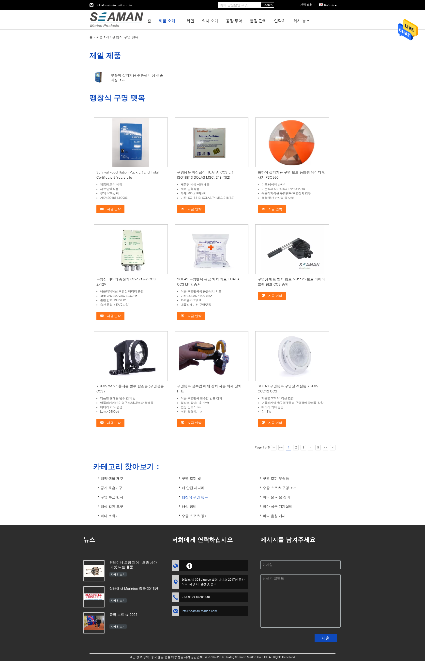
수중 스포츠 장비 (195, 516)
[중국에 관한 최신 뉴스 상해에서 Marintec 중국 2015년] (94, 597)
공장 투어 (234, 20)
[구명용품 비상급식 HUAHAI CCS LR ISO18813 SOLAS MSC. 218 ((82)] (211, 142)
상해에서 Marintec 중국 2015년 (133, 588)
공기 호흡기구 (111, 488)
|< (274, 447)
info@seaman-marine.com (114, 5)
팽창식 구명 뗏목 (195, 497)
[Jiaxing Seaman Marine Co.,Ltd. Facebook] (189, 565)
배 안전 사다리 (193, 488)
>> (325, 447)
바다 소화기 (110, 516)
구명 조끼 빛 (191, 478)
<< (281, 447)
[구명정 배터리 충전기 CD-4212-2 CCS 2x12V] (130, 249)
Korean (329, 5)
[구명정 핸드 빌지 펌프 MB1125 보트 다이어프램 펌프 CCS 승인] (292, 249)
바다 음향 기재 (274, 516)
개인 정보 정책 (139, 657)
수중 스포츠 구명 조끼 (280, 488)
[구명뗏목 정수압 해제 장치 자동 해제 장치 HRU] (211, 356)
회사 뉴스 (301, 20)
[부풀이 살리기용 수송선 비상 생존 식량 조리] (98, 77)
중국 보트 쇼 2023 (123, 614)
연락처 (280, 20)
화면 (190, 20)
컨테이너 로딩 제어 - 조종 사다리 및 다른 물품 (133, 564)
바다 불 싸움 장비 (276, 497)
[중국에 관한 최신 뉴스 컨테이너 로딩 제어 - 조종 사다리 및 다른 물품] (94, 571)
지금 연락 (113, 209)
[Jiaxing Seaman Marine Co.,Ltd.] (116, 19)
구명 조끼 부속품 (276, 478)
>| (333, 447)
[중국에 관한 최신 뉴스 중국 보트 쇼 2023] (94, 623)
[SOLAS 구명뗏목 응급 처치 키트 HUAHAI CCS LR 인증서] (211, 249)
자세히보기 (118, 574)
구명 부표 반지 (112, 497)
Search (267, 5)
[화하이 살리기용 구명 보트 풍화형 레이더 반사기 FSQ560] (292, 142)
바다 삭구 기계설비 (277, 506)
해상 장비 (189, 506)
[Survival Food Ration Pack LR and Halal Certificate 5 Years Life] (130, 142)
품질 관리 (258, 20)
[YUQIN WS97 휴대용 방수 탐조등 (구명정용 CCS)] (130, 356)
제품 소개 (167, 20)
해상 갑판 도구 (112, 506)
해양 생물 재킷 (112, 478)
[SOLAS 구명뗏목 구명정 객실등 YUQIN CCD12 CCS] (292, 356)
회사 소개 (210, 20)
